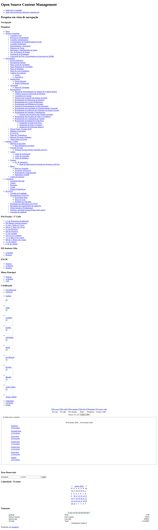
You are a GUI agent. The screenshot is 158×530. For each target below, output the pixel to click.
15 (86, 496)
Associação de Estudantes (19, 54)
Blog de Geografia (21, 168)
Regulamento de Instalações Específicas (29, 121)
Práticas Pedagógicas (17, 189)
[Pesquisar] (90, 409)
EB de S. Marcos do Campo (16, 240)
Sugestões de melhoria (18, 212)
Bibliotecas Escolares (18, 144)
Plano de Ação (20, 200)
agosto (76, 486)
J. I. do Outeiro (11, 242)
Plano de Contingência (18, 135)
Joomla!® (15, 527)
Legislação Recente (17, 181)
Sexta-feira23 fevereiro (15, 453)
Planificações (15, 79)
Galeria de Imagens (17, 177)
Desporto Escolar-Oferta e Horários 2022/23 (31, 150)
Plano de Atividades (22, 87)
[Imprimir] (10, 401)
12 (79, 496)
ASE (7, 281)
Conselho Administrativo (19, 40)
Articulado (14, 85)
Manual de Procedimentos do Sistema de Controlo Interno (36, 92)
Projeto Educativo (16, 60)
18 (77, 499)
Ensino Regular (20, 81)
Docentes (13, 185)
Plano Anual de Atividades (20, 65)
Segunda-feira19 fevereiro (16, 432)
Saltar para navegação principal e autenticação (22, 12)
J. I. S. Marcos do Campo (15, 238)
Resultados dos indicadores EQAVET (24, 204)
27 (81, 501)
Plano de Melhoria (17, 69)
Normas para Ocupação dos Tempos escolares (36, 114)
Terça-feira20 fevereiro (15, 437)
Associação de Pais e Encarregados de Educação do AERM (32, 56)
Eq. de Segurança (21, 162)
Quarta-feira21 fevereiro (15, 443)
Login (43, 477)
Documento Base (21, 198)
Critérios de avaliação (18, 73)
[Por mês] (63, 409)
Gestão (12, 187)
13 (81, 496)
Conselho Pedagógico (18, 44)
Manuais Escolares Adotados (20, 137)
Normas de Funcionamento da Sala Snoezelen (31, 106)
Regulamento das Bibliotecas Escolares (29, 104)
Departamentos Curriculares (20, 46)
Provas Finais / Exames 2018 (20, 129)
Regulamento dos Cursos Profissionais (29, 102)
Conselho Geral (16, 36)
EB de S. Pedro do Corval (15, 227)
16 (72, 499)
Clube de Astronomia (22, 154)
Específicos (19, 77)
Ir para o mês (84, 414)
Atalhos (8, 296)
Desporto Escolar (16, 148)
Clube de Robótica (21, 158)
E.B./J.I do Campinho (14, 236)
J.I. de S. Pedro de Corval (15, 225)
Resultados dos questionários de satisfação (25, 206)
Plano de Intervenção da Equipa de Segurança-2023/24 (39, 164)
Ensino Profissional (22, 83)
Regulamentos (15, 90)
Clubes (12, 152)
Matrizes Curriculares (18, 131)
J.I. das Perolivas (12, 229)
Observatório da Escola (18, 139)
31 (74, 504)
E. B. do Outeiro (12, 244)
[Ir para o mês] (101, 409)
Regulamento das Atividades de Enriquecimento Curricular (36, 108)
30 (72, 504)
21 (84, 499)
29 (86, 501)
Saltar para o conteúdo (14, 10)
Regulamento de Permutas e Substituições (30, 112)
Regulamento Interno (18, 63)
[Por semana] (72, 409)
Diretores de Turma (17, 48)
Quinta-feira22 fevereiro (15, 448)
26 (79, 501)
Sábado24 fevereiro (15, 459)
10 (74, 496)
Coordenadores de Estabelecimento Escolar (26, 42)
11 (76, 496)
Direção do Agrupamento (19, 38)
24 (74, 501)
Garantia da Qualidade (18, 193)
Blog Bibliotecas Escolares (24, 146)
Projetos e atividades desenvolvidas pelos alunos (27, 210)
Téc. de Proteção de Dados (20, 52)
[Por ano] (55, 409)
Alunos (12, 183)
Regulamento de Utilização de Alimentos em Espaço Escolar (37, 110)
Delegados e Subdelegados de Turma (23, 50)
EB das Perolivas (12, 231)
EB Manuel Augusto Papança (16, 223)
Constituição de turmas (23, 96)
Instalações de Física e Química (30, 125)
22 (86, 499)
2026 (81, 486)
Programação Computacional (25, 173)
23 (72, 501)
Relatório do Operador (23, 202)
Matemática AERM (22, 175)
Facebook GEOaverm (23, 171)
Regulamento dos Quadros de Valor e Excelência (33, 117)
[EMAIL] (9, 403)
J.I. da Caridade (11, 233)
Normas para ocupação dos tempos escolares (31, 98)
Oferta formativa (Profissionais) (21, 208)
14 (84, 496)
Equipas (13, 160)
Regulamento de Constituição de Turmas (29, 119)
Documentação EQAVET (19, 195)
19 (79, 499)
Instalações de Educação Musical (31, 127)
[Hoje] (82, 409)
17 (74, 499)
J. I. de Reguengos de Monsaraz (17, 221)
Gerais (17, 75)
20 (81, 499)
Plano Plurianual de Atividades (21, 67)
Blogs (12, 166)
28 (84, 501)
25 (77, 501)
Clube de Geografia (22, 156)
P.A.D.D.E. (14, 133)
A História (9, 253)
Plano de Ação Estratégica (19, 71)
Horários (9, 255)
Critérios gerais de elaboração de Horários (30, 94)
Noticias (9, 264)
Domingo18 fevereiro (15, 427)
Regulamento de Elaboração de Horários (29, 100)
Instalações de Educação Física (30, 123)
